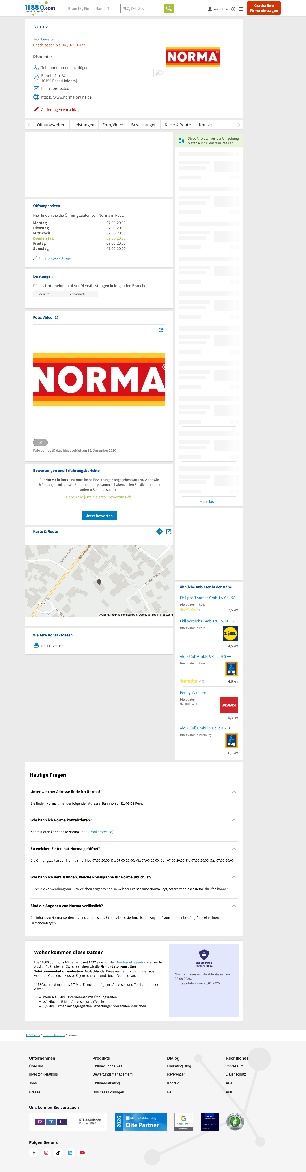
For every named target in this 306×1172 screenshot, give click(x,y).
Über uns (36, 1066)
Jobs (33, 1083)
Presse (34, 1092)
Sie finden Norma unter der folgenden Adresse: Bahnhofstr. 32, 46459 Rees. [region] (86, 803)
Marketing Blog (179, 1066)
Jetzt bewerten (99, 515)
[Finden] (169, 8)
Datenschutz (236, 1074)
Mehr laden (209, 501)
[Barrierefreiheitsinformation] (235, 8)
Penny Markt (190, 692)
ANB (229, 1092)
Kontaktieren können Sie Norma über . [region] (72, 831)
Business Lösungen (108, 1092)
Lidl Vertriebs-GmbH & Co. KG (204, 620)
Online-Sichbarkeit (107, 1066)
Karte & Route (178, 124)
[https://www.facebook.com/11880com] (34, 1153)
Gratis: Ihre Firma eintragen (264, 8)
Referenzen (176, 1074)
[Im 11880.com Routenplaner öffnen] (159, 530)
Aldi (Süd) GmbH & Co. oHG (203, 656)
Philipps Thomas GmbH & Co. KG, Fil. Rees (209, 597)
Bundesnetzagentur (131, 962)
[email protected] (100, 831)
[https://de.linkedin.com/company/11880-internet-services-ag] (70, 1153)
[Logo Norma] (160, 330)
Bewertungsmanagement (112, 1074)
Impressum (234, 1066)
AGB (229, 1083)
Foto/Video (112, 124)
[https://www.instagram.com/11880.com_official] (46, 1153)
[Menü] (243, 8)
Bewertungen (144, 124)
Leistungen (83, 124)
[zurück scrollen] (29, 124)
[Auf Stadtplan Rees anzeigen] (168, 531)
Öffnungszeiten (51, 124)
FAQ (170, 1092)
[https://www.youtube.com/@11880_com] (82, 1153)
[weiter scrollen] (239, 124)
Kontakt (206, 124)
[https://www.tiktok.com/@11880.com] (58, 1153)
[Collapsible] (234, 791)
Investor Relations (43, 1074)
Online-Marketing (106, 1083)
